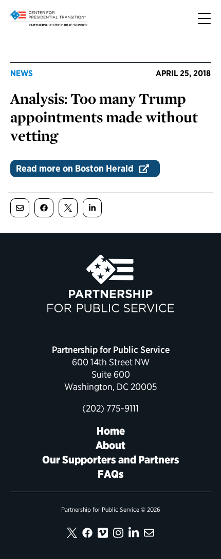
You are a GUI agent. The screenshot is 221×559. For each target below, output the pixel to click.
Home (111, 430)
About (110, 445)
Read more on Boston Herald (75, 168)
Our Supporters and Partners (110, 459)
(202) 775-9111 (110, 408)
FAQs (111, 474)
